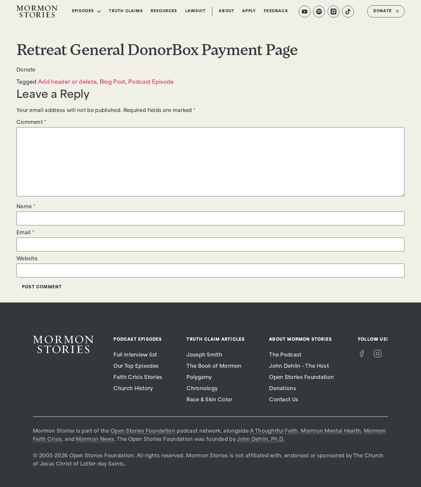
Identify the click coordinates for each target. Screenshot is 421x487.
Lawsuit (195, 11)
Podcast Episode (151, 82)
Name (25, 207)
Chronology (201, 389)
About (226, 11)
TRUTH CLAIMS (125, 11)
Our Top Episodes (136, 366)
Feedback (276, 11)
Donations (282, 389)
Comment (31, 122)
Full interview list (135, 355)
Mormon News (95, 439)
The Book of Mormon (213, 366)
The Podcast (285, 355)
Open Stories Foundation (301, 377)
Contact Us (283, 400)
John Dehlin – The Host (299, 366)
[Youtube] (304, 11)
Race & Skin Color (209, 400)
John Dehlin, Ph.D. (260, 439)
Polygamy (198, 377)
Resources (164, 11)
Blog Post (113, 82)
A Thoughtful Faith (274, 431)
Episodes (83, 11)
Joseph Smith (204, 355)
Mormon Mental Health (331, 431)
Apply (249, 11)
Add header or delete (67, 82)
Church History (133, 389)
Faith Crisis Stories (137, 377)
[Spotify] (319, 11)
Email (25, 233)
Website (26, 259)
